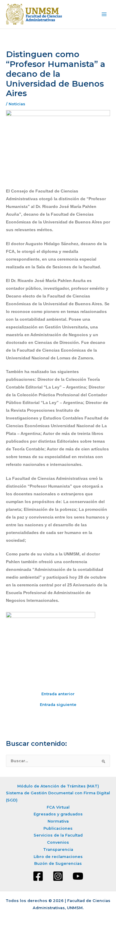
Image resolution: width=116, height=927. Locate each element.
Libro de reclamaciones (58, 856)
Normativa (58, 821)
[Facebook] (38, 876)
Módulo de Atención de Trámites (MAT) (58, 786)
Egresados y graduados (58, 814)
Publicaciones (58, 828)
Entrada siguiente (58, 705)
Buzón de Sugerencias (58, 863)
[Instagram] (58, 876)
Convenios (58, 842)
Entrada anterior (58, 694)
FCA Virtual (58, 807)
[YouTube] (78, 876)
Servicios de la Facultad (58, 835)
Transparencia (58, 849)
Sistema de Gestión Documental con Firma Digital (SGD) (58, 796)
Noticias (17, 104)
